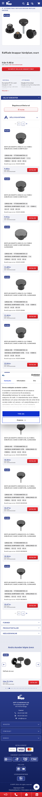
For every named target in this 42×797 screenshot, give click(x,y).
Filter (22, 110)
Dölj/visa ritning (17, 117)
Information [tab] (21, 380)
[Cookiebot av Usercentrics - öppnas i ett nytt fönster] (31, 375)
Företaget (7, 731)
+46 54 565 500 (22, 713)
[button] (5, 688)
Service (6, 738)
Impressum (17, 788)
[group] (21, 669)
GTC (22, 788)
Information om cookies (29, 790)
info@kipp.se (22, 718)
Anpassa (20, 420)
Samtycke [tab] (7, 380)
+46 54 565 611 (22, 715)
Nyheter (6, 724)
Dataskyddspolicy (14, 790)
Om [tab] (34, 380)
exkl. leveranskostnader (16, 64)
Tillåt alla (21, 414)
